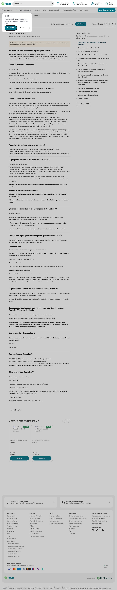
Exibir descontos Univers (106, 10)
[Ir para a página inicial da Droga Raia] (6, 3)
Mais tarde (23, 28)
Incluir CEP (10, 28)
